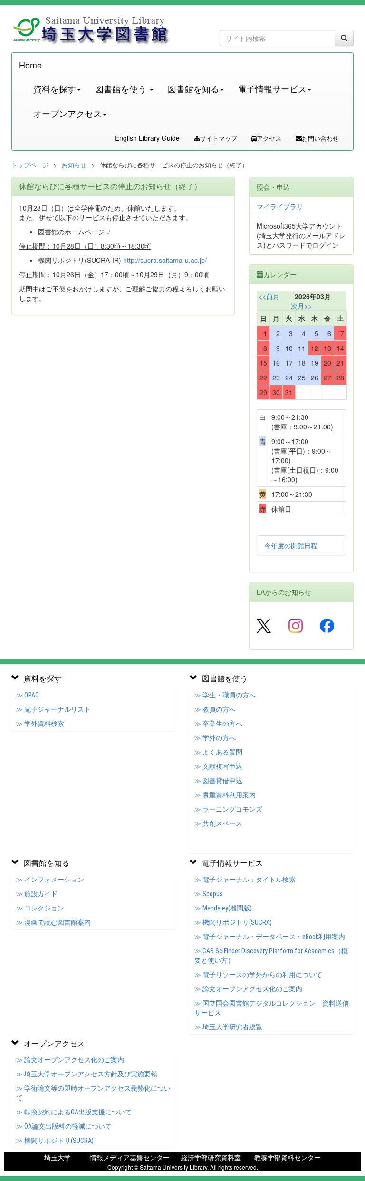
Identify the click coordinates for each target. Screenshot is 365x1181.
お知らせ (74, 164)
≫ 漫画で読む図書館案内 (53, 922)
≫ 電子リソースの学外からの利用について (258, 974)
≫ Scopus (208, 894)
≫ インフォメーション (50, 879)
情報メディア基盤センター (130, 1157)
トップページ (29, 164)
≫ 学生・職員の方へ (225, 695)
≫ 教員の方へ (215, 709)
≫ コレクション (40, 908)
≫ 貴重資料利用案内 (225, 795)
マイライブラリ (280, 206)
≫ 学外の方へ (215, 738)
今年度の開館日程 (290, 545)
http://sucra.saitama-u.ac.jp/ (165, 260)
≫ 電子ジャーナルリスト (53, 709)
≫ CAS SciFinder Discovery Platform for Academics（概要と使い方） (271, 955)
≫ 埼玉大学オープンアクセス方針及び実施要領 (86, 1074)
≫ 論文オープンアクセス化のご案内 (248, 989)
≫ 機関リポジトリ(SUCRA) (233, 922)
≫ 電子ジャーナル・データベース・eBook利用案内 (269, 936)
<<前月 (269, 296)
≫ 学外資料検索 (40, 723)
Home (30, 64)
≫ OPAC (27, 695)
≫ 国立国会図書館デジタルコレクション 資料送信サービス (271, 1007)
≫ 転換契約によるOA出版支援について (74, 1112)
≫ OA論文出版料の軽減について (64, 1126)
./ (108, 231)
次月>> (301, 305)
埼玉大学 (57, 1157)
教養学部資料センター (287, 1157)
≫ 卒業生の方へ (218, 723)
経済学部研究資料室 (211, 1157)
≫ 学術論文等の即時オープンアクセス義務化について (93, 1093)
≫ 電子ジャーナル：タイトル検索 (245, 879)
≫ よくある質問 (218, 752)
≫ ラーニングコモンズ (228, 809)
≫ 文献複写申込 (218, 766)
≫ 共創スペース (218, 823)
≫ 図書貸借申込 (218, 780)
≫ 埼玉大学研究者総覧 (228, 1027)
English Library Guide (147, 138)
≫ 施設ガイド (37, 894)
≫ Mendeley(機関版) (223, 908)
